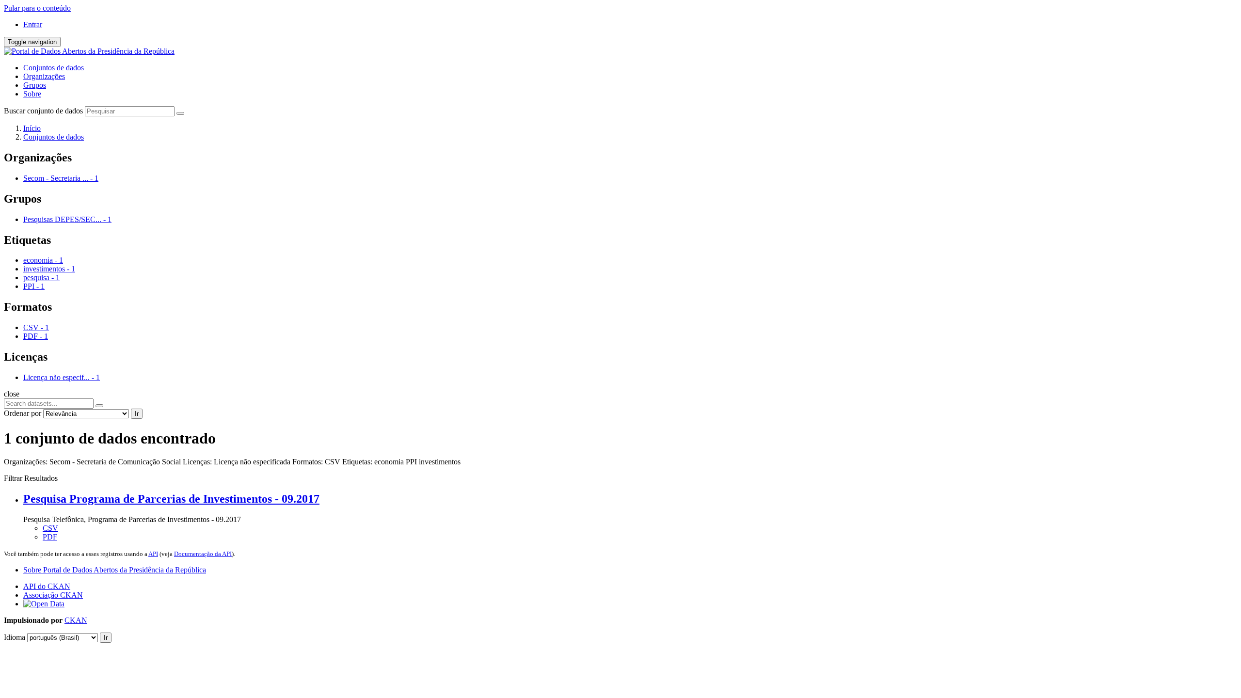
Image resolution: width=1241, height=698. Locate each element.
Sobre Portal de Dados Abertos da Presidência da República (114, 570)
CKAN (75, 620)
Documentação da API (203, 553)
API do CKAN (46, 586)
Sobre (32, 94)
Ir (137, 413)
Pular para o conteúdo (37, 8)
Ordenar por (22, 413)
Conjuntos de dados (53, 67)
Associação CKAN (53, 595)
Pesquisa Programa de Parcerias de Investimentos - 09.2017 (171, 498)
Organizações (44, 76)
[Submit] (180, 113)
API (153, 553)
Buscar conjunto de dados (43, 111)
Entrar (32, 24)
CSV (50, 528)
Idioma (14, 637)
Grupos (34, 85)
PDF (50, 537)
